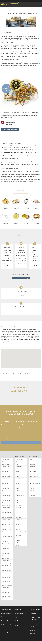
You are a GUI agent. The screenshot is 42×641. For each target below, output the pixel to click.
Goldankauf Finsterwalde (6, 524)
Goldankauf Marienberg (6, 563)
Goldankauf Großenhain (6, 512)
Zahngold (17, 545)
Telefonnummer (25, 427)
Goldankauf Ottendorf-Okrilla (7, 536)
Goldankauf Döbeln (5, 471)
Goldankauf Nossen (5, 567)
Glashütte (17, 500)
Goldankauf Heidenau (6, 493)
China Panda (32, 488)
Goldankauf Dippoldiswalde (7, 534)
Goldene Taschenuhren (20, 495)
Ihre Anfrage (4, 430)
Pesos (31, 478)
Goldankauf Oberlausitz (6, 572)
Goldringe (17, 485)
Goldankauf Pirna (5, 461)
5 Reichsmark (32, 495)
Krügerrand (32, 461)
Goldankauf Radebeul (6, 500)
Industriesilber (18, 505)
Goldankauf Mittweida (6, 560)
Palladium (16, 623)
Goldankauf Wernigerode (6, 596)
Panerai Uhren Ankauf (20, 522)
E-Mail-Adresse (5, 427)
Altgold (17, 461)
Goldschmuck (18, 493)
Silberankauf (18, 529)
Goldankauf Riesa (5, 459)
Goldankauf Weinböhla (6, 507)
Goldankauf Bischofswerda (7, 517)
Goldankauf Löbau (5, 587)
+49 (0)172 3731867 (32, 421)
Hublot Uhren (18, 502)
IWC (16, 512)
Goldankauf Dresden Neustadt (6, 582)
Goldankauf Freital (5, 473)
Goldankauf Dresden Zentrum (6, 578)
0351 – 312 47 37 (10, 42)
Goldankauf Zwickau (6, 598)
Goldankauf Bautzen (6, 464)
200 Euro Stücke (33, 490)
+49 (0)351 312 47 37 (24, 274)
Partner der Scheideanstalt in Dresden (21, 532)
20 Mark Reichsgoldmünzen (35, 483)
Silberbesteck (18, 535)
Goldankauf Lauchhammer (7, 531)
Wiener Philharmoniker (34, 476)
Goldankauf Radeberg (6, 502)
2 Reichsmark (32, 493)
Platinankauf (18, 524)
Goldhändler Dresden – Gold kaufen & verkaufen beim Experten (6, 615)
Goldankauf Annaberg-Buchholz (6, 593)
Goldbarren (18, 488)
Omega (17, 514)
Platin (18, 625)
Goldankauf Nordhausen (6, 570)
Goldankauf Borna (5, 541)
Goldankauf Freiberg (6, 476)
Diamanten (18, 478)
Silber (16, 625)
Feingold (17, 483)
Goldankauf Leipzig (5, 483)
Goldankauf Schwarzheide (7, 529)
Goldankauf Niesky (5, 558)
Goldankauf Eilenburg (6, 553)
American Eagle (32, 466)
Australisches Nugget (33, 473)
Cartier (17, 473)
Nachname (24, 424)
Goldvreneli (32, 485)
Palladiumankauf (19, 519)
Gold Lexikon (17, 617)
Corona (31, 481)
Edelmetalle (18, 481)
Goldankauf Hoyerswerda (6, 514)
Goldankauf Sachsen (6, 546)
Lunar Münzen (32, 464)
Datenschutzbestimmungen (15, 438)
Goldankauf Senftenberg (6, 526)
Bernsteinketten (19, 466)
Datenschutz (4, 437)
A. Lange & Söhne (19, 459)
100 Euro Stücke (33, 471)
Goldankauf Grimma (5, 548)
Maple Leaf (32, 459)
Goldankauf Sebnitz (5, 543)
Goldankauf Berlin (5, 466)
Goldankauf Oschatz (5, 490)
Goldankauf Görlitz (5, 478)
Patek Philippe (18, 517)
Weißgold (17, 542)
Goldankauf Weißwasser (6, 575)
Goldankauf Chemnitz (6, 495)
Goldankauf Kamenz (6, 481)
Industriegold (18, 507)
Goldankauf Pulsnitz (5, 488)
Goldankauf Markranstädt (6, 565)
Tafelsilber (18, 540)
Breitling (17, 471)
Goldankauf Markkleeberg (6, 555)
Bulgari (17, 464)
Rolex (17, 526)
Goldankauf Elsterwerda (6, 522)
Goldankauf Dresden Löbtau (7, 585)
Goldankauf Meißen (5, 485)
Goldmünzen (18, 490)
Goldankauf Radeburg (6, 505)
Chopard (17, 476)
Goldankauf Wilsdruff (6, 519)
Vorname (3, 424)
